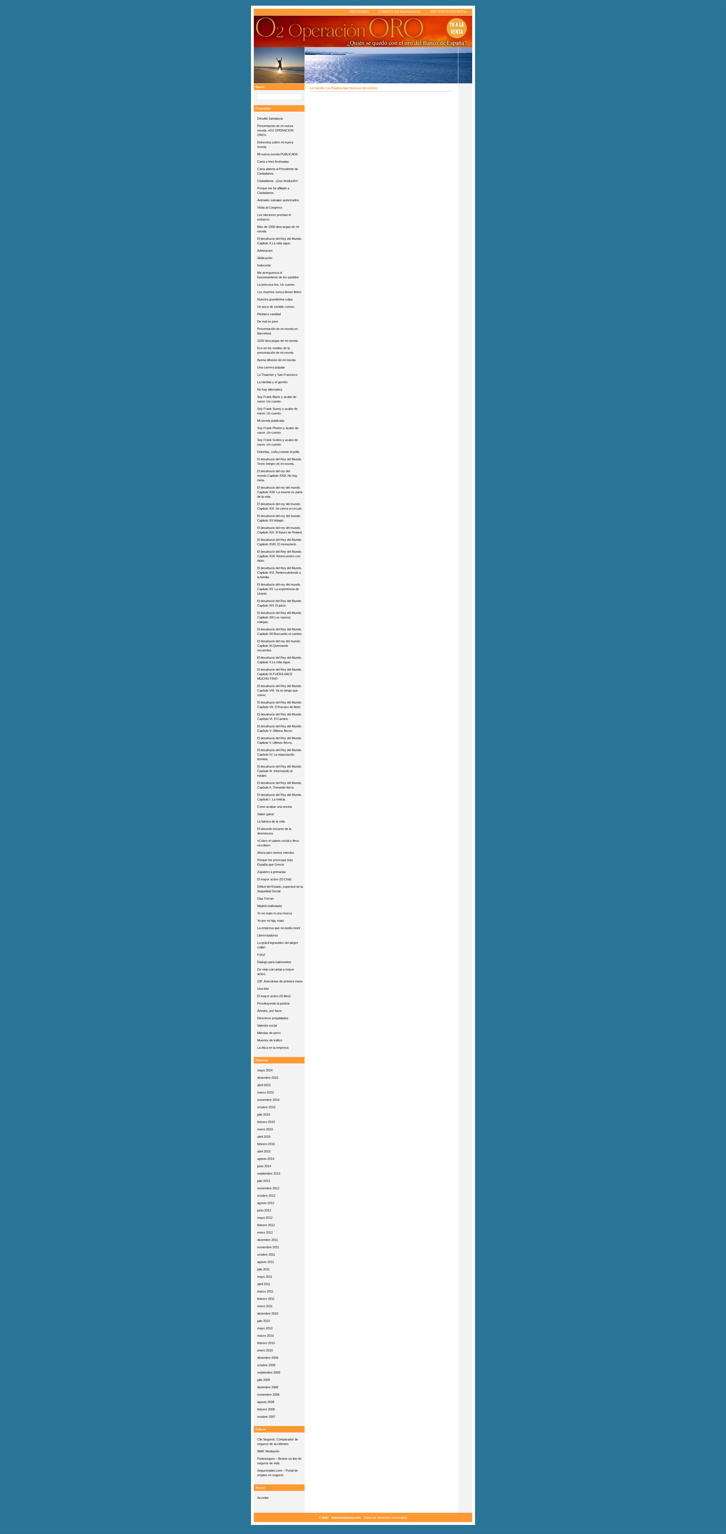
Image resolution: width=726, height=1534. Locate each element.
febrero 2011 (266, 1298)
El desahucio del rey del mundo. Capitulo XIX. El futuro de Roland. (280, 530)
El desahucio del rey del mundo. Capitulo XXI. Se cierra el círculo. (279, 506)
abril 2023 (264, 1085)
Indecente (264, 265)
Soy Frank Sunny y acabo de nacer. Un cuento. (277, 411)
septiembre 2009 (268, 1372)
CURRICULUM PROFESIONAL (399, 11)
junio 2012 (264, 1210)
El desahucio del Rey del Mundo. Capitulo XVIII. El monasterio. (279, 542)
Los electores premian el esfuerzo (274, 217)
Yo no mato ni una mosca (274, 913)
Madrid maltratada (269, 906)
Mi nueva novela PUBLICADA (277, 154)
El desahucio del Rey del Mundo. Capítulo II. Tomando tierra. (279, 785)
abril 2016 (264, 1136)
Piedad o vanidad (269, 314)
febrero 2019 (266, 1122)
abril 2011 (263, 1284)
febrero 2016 (266, 1144)
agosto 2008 (265, 1402)
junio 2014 (264, 1166)
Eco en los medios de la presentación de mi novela (275, 350)
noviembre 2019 (268, 1099)
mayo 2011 (264, 1276)
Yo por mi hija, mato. (271, 920)
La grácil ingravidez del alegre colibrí (277, 945)
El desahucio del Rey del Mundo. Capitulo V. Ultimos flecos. (279, 740)
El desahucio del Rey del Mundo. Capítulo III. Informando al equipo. (279, 771)
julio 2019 (263, 1114)
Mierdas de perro (269, 1033)
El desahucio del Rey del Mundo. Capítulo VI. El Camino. (279, 717)
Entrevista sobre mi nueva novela (275, 145)
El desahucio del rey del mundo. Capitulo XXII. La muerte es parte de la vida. (280, 492)
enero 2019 (265, 1129)
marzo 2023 (265, 1092)
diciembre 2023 (267, 1077)
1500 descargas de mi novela (277, 340)
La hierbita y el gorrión (272, 382)
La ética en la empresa (272, 1047)
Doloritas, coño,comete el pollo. (278, 452)
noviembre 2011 (268, 1247)
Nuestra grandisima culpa (274, 299)
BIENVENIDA (359, 11)
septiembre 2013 (268, 1173)
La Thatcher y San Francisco (277, 374)
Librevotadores (267, 935)
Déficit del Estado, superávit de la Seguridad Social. (280, 889)
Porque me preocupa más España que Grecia (275, 862)
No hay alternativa (269, 389)
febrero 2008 (266, 1409)
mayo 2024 (265, 1070)
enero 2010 (265, 1350)
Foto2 (261, 954)
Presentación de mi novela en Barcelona (277, 331)
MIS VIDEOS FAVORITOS (448, 11)
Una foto (263, 988)
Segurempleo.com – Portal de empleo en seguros (277, 1473)
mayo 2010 (265, 1328)
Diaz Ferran (265, 898)
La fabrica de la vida (271, 821)
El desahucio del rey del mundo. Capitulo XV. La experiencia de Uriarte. (279, 589)
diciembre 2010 (267, 1313)
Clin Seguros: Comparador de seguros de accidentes (277, 1442)
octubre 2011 (266, 1254)
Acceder (263, 1497)
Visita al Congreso (269, 207)
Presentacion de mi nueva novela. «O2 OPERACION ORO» (275, 130)
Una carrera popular (271, 367)
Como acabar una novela (274, 806)
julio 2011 (263, 1269)
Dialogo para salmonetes (274, 962)
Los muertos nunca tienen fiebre (279, 292)
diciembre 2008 (267, 1387)
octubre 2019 (266, 1107)
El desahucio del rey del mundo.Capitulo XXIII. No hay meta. (277, 475)
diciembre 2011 (267, 1239)
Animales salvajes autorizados (278, 200)
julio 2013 (263, 1181)
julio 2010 (263, 1321)
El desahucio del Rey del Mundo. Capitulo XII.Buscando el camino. (279, 631)
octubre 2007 (266, 1416)
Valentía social (267, 1025)
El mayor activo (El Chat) (274, 879)
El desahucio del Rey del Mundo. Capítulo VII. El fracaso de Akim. (279, 705)
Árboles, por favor (269, 1010)
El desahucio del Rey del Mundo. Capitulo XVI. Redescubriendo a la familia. (279, 572)
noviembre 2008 (268, 1394)
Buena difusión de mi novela (276, 360)
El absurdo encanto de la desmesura (274, 831)
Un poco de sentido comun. (276, 306)
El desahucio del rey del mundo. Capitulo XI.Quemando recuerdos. (279, 645)
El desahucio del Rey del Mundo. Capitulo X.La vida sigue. (279, 241)
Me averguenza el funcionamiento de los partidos (278, 275)
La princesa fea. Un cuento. (276, 284)
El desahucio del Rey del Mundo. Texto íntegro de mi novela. (279, 461)
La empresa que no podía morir (278, 928)
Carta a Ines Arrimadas (273, 161)
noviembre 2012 (268, 1188)
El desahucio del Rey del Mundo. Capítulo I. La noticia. (279, 797)
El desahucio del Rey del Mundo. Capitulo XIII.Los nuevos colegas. (279, 617)
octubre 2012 (266, 1195)
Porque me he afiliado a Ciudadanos (273, 190)
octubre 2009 (266, 1365)
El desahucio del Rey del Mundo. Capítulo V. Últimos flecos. (279, 728)
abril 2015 (264, 1151)
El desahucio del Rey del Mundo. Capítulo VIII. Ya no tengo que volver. (279, 690)
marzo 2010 (265, 1335)
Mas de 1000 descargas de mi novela (278, 229)
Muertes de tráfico (269, 1040)
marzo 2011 (265, 1291)
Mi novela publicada (270, 420)
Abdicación (264, 258)
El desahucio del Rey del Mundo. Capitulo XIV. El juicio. (279, 603)
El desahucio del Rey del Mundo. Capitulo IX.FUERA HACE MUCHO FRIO (279, 674)
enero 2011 (265, 1306)
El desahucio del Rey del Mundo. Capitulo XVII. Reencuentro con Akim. (279, 556)
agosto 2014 (265, 1158)
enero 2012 (265, 1232)
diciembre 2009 (267, 1357)
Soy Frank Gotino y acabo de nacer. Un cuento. (277, 442)
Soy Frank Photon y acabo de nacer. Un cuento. (277, 430)
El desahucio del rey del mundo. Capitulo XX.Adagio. (279, 518)
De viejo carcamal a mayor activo (275, 972)
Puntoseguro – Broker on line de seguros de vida (279, 1461)
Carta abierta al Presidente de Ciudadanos (277, 171)
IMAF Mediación (268, 1451)
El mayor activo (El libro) (274, 996)
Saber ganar (265, 814)
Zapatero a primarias (271, 872)
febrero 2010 (266, 1343)
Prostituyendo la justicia (273, 1003)
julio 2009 (263, 1380)
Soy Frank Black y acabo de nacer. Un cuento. (276, 399)
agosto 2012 (265, 1203)
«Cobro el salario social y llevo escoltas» (278, 843)
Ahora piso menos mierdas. (276, 852)
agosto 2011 (265, 1262)
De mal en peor (267, 321)
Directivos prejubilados (272, 1018)
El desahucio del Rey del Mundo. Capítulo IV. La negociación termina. (279, 754)
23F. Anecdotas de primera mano (280, 981)
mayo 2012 (265, 1217)
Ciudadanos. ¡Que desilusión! (277, 181)
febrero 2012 (266, 1225)
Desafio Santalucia (270, 118)
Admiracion (265, 250)
